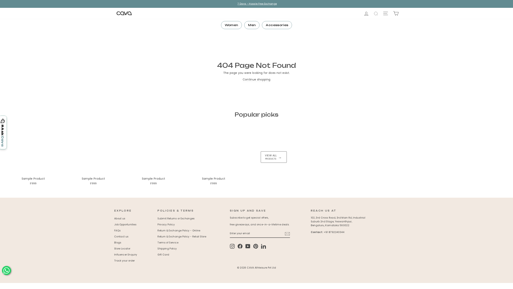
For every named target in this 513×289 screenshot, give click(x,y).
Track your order (124, 260)
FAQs (117, 230)
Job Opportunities (125, 224)
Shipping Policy (167, 248)
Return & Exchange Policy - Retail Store (182, 236)
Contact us (121, 236)
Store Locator (122, 248)
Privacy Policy (166, 224)
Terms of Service (168, 242)
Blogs (117, 242)
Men (252, 25)
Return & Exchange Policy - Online (179, 230)
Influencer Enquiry (125, 254)
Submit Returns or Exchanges (176, 218)
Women (231, 25)
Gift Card (163, 254)
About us (119, 218)
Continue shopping (257, 79)
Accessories (277, 25)
